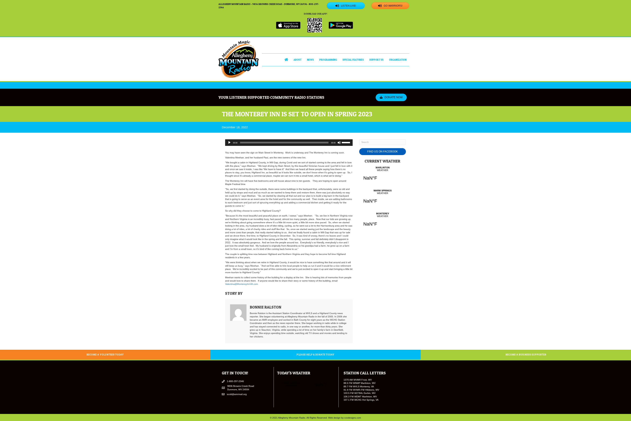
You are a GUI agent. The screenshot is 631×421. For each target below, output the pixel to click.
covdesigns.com (352, 417)
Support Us (376, 59)
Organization (398, 59)
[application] (289, 142)
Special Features (353, 59)
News (310, 59)
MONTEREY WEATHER (382, 221)
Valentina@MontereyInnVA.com (241, 284)
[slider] (346, 142)
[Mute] (339, 142)
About (297, 59)
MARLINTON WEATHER (382, 175)
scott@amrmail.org (237, 394)
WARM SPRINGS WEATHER (382, 198)
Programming (328, 59)
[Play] (229, 142)
